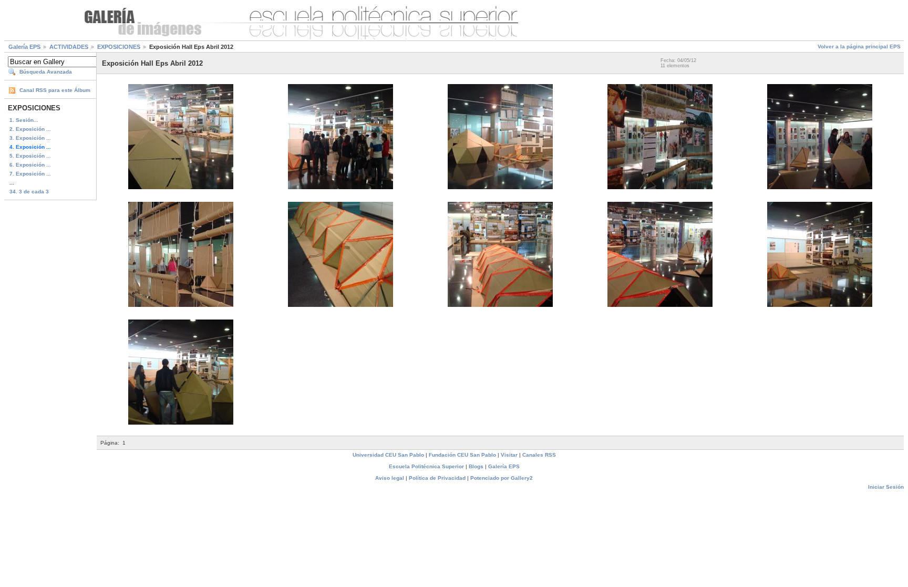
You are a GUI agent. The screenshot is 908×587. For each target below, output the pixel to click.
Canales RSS (539, 455)
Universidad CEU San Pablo (388, 455)
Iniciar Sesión (886, 487)
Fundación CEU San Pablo (462, 455)
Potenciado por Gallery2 (501, 478)
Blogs (476, 466)
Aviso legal (389, 478)
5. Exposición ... (30, 156)
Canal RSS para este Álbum (54, 90)
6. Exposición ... (30, 165)
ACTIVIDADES (68, 47)
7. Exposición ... (30, 174)
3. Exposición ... (30, 138)
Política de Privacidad (437, 478)
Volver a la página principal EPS (859, 46)
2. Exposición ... (30, 129)
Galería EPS (24, 47)
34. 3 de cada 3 (29, 191)
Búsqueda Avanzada (45, 72)
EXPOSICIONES (118, 47)
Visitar (509, 455)
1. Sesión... (23, 120)
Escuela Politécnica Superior (426, 466)
